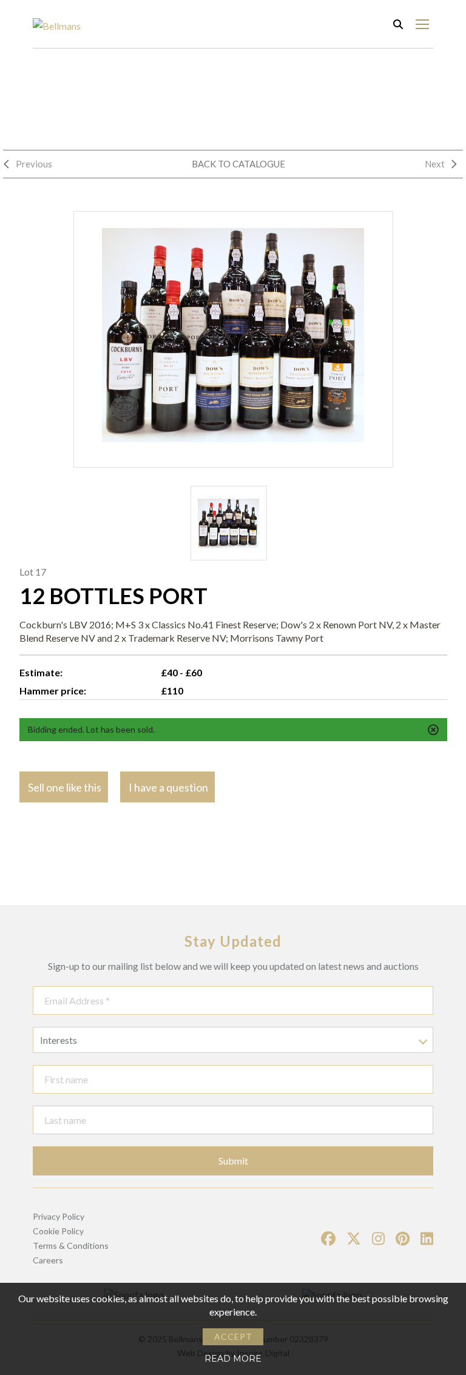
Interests (58, 1040)
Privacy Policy (58, 1216)
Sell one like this (64, 787)
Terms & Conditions (71, 1245)
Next (435, 163)
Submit (233, 1160)
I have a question (168, 787)
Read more (233, 1358)
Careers (48, 1260)
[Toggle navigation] (422, 24)
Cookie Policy (58, 1231)
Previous (34, 163)
